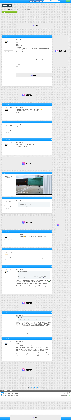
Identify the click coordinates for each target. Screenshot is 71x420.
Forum (6, 9)
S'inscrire (32, 1)
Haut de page (66, 416)
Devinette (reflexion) (32, 387)
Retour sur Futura (39, 1)
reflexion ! (2, 396)
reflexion (2, 392)
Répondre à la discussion (10, 12)
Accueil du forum (11, 9)
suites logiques (39, 387)
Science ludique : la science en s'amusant (22, 9)
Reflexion (2, 399)
